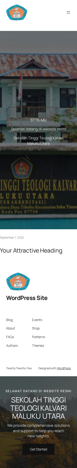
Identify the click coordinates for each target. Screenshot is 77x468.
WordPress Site (26, 298)
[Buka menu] (68, 12)
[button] (38, 449)
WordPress (64, 368)
